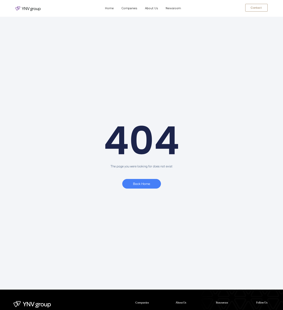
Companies (129, 8)
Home (109, 8)
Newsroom (173, 8)
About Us (151, 8)
